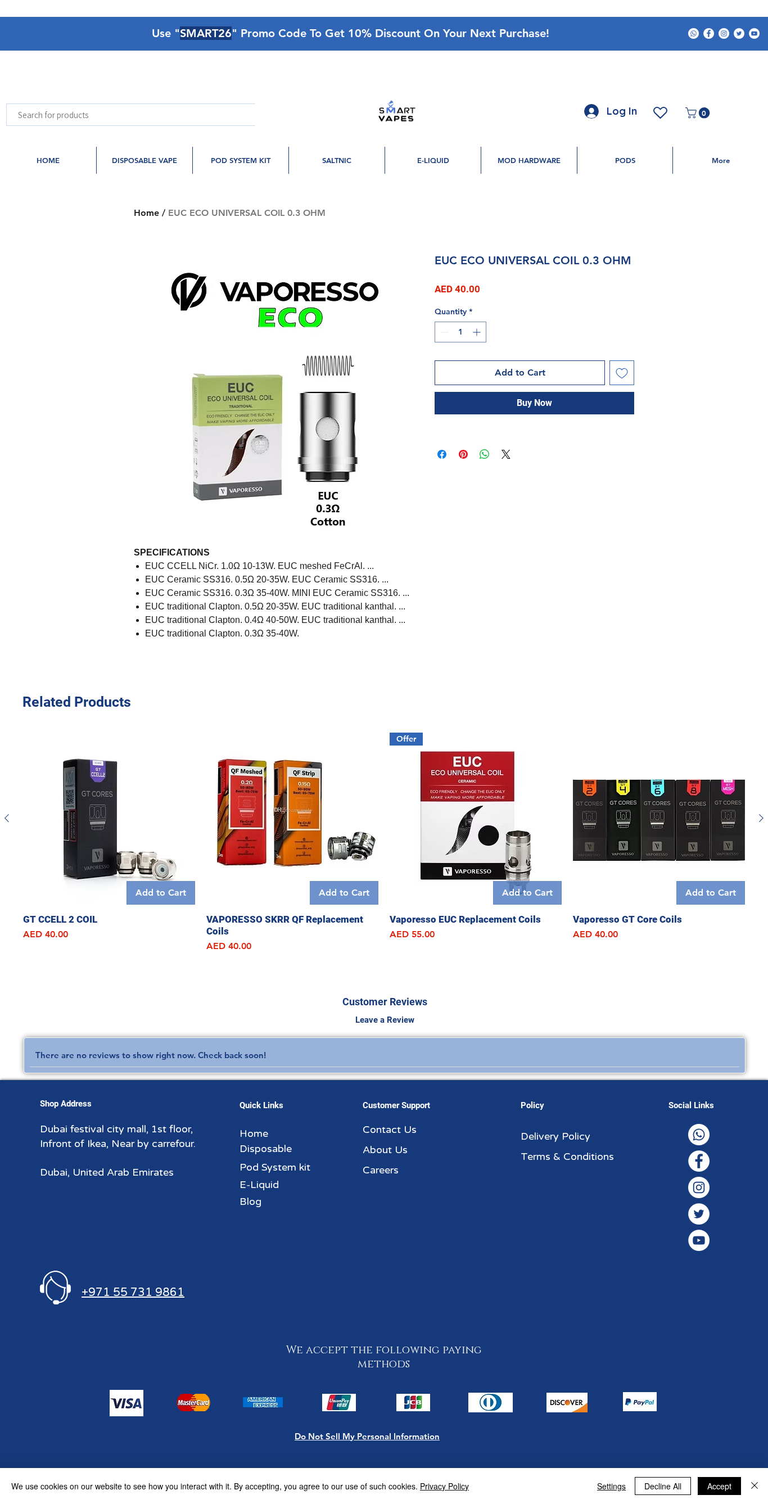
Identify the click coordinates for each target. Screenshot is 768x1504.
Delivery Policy (555, 1136)
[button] (698, 113)
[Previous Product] (6, 818)
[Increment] (478, 332)
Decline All (662, 1486)
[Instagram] (724, 33)
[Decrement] (443, 332)
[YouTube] (754, 33)
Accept (719, 1486)
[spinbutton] (460, 332)
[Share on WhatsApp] (484, 454)
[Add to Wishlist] (621, 372)
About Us (385, 1150)
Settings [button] (611, 1486)
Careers (381, 1170)
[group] (384, 843)
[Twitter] (739, 33)
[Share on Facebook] (442, 454)
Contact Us (390, 1129)
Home (146, 212)
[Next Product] (761, 818)
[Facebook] (708, 33)
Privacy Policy (444, 1486)
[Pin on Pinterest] (463, 454)
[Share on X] (506, 454)
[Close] (754, 1486)
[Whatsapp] (693, 33)
